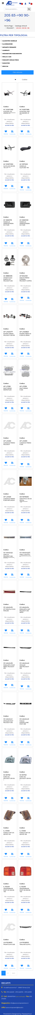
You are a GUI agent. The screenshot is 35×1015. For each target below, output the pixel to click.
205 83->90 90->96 (22, 28)
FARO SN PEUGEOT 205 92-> (25, 778)
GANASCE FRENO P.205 (25, 443)
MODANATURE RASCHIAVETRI (12, 53)
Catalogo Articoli (21, 26)
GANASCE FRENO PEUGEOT (9, 443)
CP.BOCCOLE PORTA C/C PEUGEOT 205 (8, 279)
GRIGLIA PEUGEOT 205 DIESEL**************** (9, 556)
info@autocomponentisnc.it (19, 1003)
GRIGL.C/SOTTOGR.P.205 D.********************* (26, 555)
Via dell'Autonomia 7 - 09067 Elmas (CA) (17, 987)
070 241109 (28, 992)
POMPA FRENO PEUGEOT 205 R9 (9, 334)
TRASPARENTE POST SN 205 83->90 (25, 890)
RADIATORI (6, 63)
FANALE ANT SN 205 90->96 (25, 833)
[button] (29, 9)
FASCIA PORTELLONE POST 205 (24, 722)
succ (13, 973)
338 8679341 (11, 996)
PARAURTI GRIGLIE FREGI (10, 60)
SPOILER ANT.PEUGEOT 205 (24, 666)
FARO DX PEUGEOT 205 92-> (9, 778)
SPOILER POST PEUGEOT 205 (8, 721)
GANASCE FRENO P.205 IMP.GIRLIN (9, 499)
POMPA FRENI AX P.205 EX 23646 (25, 334)
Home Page (8, 26)
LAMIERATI (5, 50)
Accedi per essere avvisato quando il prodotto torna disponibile (25, 183)
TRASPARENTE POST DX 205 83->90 (8, 890)
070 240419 (10, 992)
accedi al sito (9, 125)
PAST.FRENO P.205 (24, 389)
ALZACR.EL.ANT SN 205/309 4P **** (25, 113)
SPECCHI (5, 66)
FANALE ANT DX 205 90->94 (8, 833)
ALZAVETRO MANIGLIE (9, 41)
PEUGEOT (10, 28)
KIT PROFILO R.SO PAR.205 (9, 610)
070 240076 (19, 992)
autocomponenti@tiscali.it (14, 1007)
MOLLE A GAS (6, 56)
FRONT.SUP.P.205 (9, 944)
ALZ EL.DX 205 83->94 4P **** (9, 166)
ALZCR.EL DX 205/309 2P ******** (9, 112)
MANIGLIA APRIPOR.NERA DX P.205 (8, 223)
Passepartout (27, 1014)
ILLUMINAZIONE (7, 44)
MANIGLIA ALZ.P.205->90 (24, 166)
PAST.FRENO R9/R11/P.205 (7, 389)
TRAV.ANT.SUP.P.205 (26, 944)
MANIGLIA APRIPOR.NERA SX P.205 (25, 223)
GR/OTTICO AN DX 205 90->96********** (26, 500)
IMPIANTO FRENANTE (9, 47)
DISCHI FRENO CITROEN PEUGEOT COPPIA (26, 279)
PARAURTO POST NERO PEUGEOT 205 (9, 666)
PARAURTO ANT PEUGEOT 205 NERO (25, 610)
